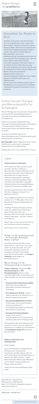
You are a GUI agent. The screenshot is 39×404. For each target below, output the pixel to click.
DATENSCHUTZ (16, 392)
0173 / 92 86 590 (11, 384)
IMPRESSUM (6, 392)
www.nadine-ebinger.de (9, 386)
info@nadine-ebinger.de (24, 384)
